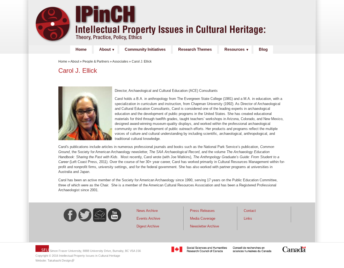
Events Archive (148, 218)
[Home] (170, 43)
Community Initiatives (145, 49)
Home (81, 49)
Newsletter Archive (204, 226)
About (105, 49)
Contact (250, 211)
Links (248, 218)
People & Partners (96, 61)
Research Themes (195, 49)
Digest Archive (148, 226)
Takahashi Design (59, 260)
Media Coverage (202, 218)
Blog (263, 49)
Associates (120, 61)
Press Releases (202, 211)
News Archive (147, 211)
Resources (234, 49)
